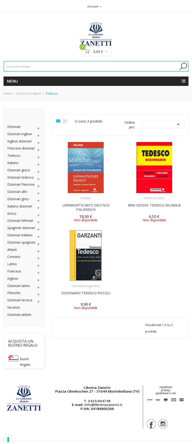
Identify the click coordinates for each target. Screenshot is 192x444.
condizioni (165, 387)
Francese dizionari (21, 148)
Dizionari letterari (20, 221)
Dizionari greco (18, 170)
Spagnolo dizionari (21, 228)
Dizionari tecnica (19, 300)
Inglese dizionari (19, 141)
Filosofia (13, 293)
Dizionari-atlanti (19, 315)
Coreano (13, 257)
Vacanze (13, 308)
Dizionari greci (18, 199)
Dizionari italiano (20, 235)
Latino (12, 264)
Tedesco (13, 156)
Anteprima (73, 195)
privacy (165, 390)
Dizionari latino (18, 286)
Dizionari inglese (19, 134)
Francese (14, 271)
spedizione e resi (165, 393)
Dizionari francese (21, 185)
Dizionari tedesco (20, 178)
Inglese (12, 279)
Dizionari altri (17, 192)
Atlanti (12, 250)
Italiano (12, 163)
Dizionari (14, 127)
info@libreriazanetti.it (103, 404)
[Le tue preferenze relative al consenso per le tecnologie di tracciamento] (8, 439)
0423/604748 (99, 400)
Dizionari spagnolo (21, 243)
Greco (11, 214)
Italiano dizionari (19, 206)
